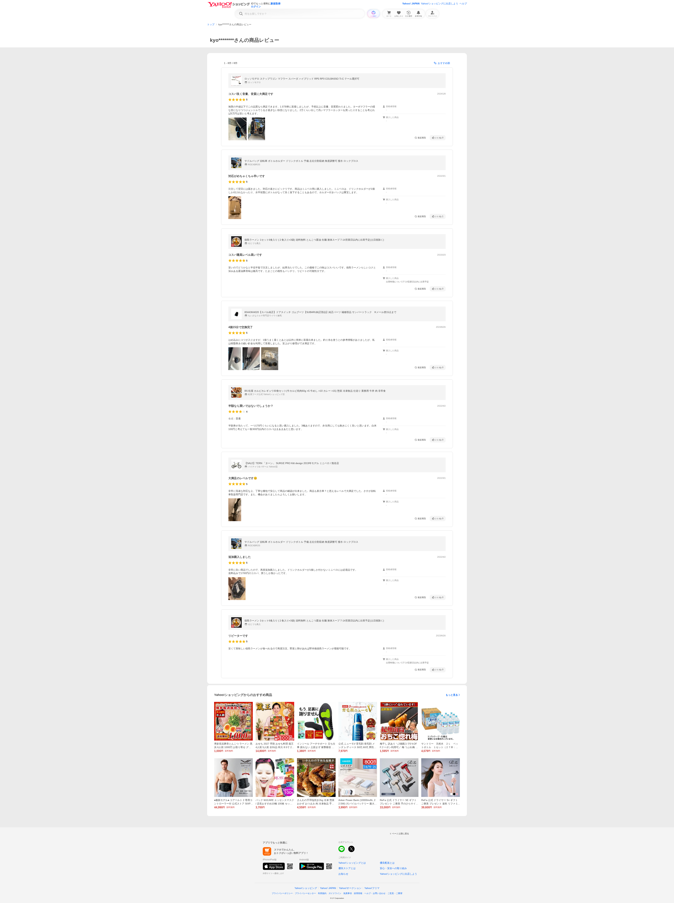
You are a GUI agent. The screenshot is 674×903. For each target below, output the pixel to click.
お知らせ (343, 873)
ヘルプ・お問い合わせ (374, 893)
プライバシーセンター (305, 893)
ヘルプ (463, 3)
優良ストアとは (347, 868)
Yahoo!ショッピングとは (352, 862)
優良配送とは (387, 862)
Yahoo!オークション (350, 888)
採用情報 (358, 893)
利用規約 (322, 893)
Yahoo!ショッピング (306, 888)
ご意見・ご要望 (395, 893)
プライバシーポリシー (282, 893)
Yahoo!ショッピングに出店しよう (439, 3)
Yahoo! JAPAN (410, 3)
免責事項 (347, 893)
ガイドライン (335, 893)
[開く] (237, 129)
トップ (210, 24)
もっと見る (452, 694)
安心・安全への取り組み (393, 868)
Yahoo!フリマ (371, 888)
